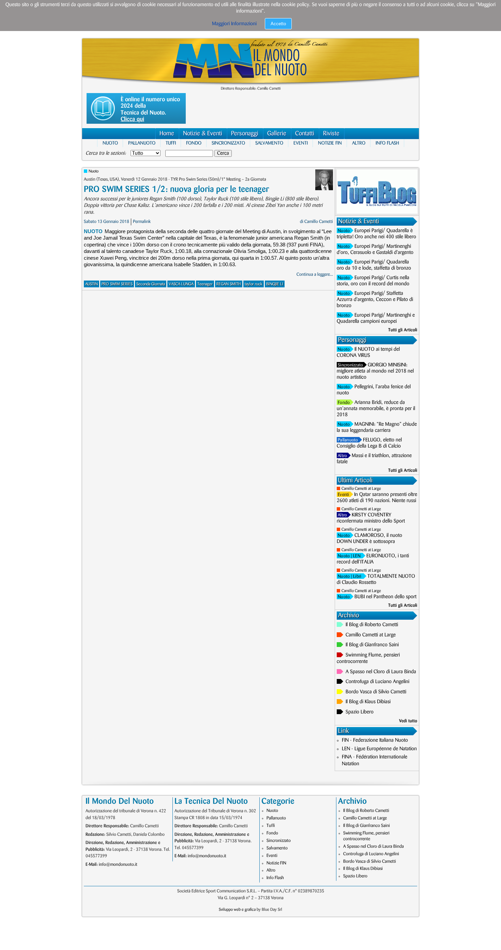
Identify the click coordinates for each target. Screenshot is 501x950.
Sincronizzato (228, 143)
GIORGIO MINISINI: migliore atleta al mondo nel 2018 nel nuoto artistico (375, 371)
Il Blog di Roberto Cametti (372, 624)
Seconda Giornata (150, 284)
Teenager (205, 284)
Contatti (304, 133)
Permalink (142, 222)
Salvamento (269, 143)
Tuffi (171, 143)
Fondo (193, 143)
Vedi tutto (408, 721)
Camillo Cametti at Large (361, 489)
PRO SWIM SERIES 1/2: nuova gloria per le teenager (176, 189)
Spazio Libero (360, 712)
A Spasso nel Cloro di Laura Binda (381, 671)
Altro (358, 143)
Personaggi (244, 133)
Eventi (300, 143)
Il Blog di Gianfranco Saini (372, 645)
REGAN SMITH (228, 284)
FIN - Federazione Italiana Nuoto (375, 740)
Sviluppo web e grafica (237, 909)
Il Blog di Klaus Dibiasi (368, 701)
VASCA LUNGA (181, 284)
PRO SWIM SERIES (117, 284)
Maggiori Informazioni (234, 23)
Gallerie (276, 133)
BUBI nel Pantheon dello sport (385, 596)
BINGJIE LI (274, 284)
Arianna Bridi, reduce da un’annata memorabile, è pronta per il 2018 (376, 408)
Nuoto (110, 143)
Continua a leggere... (315, 274)
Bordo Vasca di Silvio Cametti (376, 692)
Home (167, 133)
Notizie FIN (330, 143)
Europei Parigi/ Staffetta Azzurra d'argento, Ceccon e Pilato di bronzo (375, 299)
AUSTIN (91, 284)
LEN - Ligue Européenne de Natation (379, 749)
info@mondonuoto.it (118, 864)
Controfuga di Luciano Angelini (377, 681)
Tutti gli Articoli (402, 330)
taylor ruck (253, 284)
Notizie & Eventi (202, 133)
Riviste (331, 133)
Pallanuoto (141, 143)
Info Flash (387, 143)
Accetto (278, 23)
